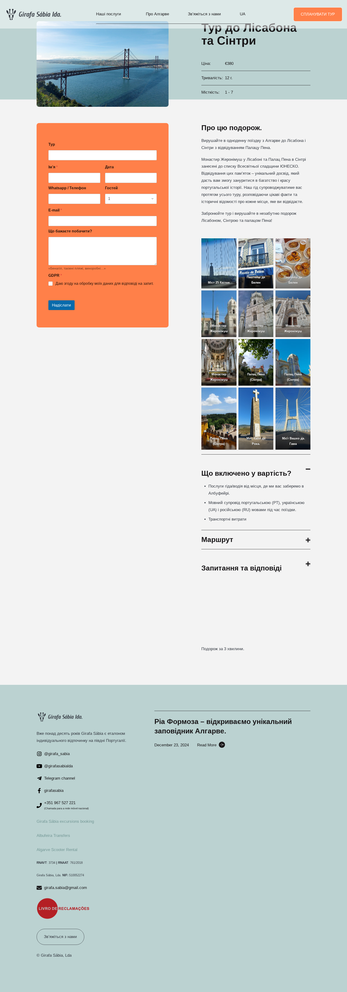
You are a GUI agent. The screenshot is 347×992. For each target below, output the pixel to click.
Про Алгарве (157, 14)
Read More (206, 745)
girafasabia (53, 790)
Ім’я (53, 167)
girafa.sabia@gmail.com (65, 887)
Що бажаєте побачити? (70, 231)
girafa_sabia (59, 754)
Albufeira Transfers (53, 835)
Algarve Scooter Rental (57, 849)
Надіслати (61, 305)
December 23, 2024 (171, 745)
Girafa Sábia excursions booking (65, 821)
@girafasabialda (58, 766)
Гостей (111, 188)
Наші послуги (108, 14)
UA (242, 14)
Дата (109, 167)
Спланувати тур (318, 14)
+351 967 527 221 (60, 803)
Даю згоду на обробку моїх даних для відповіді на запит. (104, 283)
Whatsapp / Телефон (67, 188)
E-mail (55, 210)
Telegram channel (59, 778)
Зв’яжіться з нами (204, 14)
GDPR (55, 275)
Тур (51, 144)
